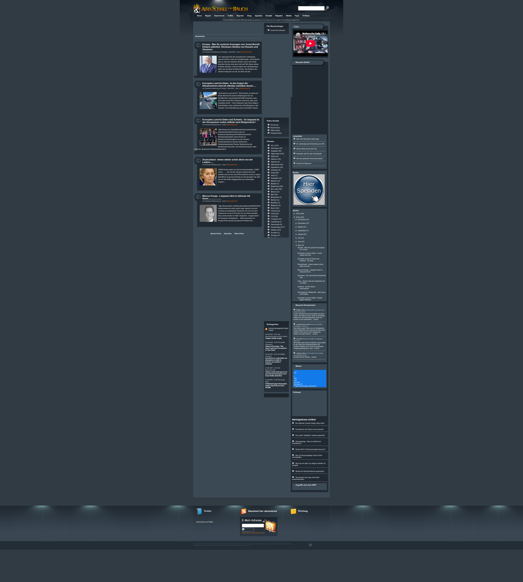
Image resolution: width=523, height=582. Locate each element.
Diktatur (274, 230)
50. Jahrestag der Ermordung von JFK (310, 144)
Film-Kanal (274, 125)
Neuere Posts (216, 234)
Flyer (297, 16)
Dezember (302, 220)
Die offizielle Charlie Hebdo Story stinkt (309, 423)
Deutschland (275, 227)
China (273, 214)
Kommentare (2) (232, 164)
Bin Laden (275, 189)
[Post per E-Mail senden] (194, 75)
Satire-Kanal (275, 130)
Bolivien (274, 200)
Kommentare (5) (232, 201)
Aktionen (274, 159)
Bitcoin (273, 192)
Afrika (273, 156)
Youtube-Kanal (276, 133)
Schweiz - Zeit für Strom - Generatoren (307, 288)
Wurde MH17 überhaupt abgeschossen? (310, 449)
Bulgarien (274, 205)
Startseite (228, 234)
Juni (299, 242)
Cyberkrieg (275, 222)
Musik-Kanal (275, 128)
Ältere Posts (239, 234)
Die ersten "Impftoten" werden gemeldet (310, 435)
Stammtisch (219, 16)
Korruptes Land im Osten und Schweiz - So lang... (308, 260)
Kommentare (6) (246, 52)
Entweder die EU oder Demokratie (309, 154)
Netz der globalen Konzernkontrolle (309, 159)
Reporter (240, 16)
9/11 (272, 145)
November (302, 223)
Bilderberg (275, 186)
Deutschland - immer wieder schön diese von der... (310, 265)
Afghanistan (275, 154)
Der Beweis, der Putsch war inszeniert (309, 429)
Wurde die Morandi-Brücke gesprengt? (309, 471)
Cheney (274, 211)
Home (199, 16)
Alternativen (275, 165)
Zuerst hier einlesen (277, 30)
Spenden (258, 16)
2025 (298, 214)
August (300, 234)
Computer (274, 219)
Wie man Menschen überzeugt (307, 139)
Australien (274, 178)
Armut (273, 173)
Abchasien (275, 148)
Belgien (274, 184)
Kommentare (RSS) (258, 533)
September (302, 231)
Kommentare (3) (232, 124)
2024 (298, 217)
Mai (299, 245)
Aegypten (274, 151)
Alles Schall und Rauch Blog (215, 544)
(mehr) (315, 319)
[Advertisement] (227, 28)
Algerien (274, 162)
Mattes (298, 310)
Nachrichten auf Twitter (204, 522)
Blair (272, 194)
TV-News (306, 16)
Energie (274, 235)
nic (297, 339)
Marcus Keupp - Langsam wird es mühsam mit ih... (310, 271)
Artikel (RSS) (246, 533)
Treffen (230, 16)
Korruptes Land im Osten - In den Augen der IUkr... (310, 254)
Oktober (301, 227)
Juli (299, 238)
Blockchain (275, 197)
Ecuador (274, 233)
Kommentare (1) (245, 88)
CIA (272, 216)
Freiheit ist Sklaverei (303, 163)
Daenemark (275, 224)
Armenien (274, 170)
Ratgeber (279, 16)
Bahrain (274, 181)
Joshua (299, 353)
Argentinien (275, 167)
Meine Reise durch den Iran (306, 149)
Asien (273, 175)
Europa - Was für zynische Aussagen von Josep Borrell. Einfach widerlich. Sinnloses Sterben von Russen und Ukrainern (231, 47)
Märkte (289, 16)
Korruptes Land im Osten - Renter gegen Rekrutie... (310, 299)
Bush (273, 208)
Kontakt (269, 16)
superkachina (301, 324)
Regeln (208, 16)
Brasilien (274, 203)
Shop (249, 16)
